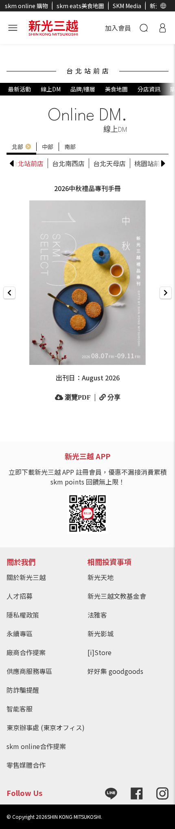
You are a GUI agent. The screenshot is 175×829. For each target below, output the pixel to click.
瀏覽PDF (77, 397)
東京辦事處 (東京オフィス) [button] (46, 727)
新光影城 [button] (101, 633)
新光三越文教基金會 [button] (117, 596)
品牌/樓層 (82, 89)
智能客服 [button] (20, 708)
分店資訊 (149, 89)
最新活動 (19, 89)
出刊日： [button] (88, 377)
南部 (70, 146)
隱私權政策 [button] (23, 615)
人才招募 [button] (20, 596)
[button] (163, 6)
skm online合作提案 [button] (36, 746)
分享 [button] (113, 397)
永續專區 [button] (20, 633)
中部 (47, 146)
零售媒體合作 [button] (26, 765)
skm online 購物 (26, 6)
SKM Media (127, 6)
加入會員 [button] (118, 28)
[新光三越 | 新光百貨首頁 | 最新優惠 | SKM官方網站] (53, 26)
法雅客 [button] (97, 615)
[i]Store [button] (100, 652)
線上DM (51, 89)
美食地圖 (116, 89)
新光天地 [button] (101, 577)
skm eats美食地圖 (80, 6)
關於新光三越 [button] (26, 577)
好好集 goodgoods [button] (115, 671)
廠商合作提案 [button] (26, 652)
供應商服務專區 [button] (29, 671)
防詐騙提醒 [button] (23, 690)
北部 (17, 146)
